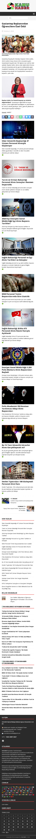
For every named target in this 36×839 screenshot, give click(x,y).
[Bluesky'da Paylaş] (29, 117)
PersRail (12, 775)
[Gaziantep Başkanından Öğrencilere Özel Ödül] (18, 51)
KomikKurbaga (15, 766)
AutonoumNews (12, 773)
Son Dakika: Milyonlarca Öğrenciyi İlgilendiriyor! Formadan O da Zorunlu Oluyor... (21, 599)
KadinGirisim (29, 752)
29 (4, 830)
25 (18, 827)
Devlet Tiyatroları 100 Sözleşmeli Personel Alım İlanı (17, 482)
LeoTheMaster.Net (25, 758)
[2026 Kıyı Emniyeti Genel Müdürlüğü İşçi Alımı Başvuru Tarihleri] (18, 208)
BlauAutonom (18, 775)
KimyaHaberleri (14, 752)
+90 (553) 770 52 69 (9, 731)
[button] (33, 13)
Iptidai (11, 758)
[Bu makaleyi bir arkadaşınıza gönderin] (14, 117)
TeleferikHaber (17, 751)
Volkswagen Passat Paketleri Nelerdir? (15, 704)
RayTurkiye (29, 766)
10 (13, 821)
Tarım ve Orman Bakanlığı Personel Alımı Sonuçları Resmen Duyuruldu (17, 182)
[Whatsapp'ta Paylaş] (20, 117)
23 (8, 827)
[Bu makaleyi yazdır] (17, 117)
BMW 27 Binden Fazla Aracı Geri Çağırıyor (15, 691)
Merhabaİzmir (22, 754)
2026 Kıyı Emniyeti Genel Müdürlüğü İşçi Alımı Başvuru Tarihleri (16, 221)
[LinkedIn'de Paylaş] (9, 117)
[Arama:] (18, 18)
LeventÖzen (22, 752)
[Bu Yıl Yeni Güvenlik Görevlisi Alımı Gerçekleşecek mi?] (18, 434)
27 (27, 827)
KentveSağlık (12, 768)
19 (22, 824)
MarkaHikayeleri (8, 762)
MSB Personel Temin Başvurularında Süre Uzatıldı (16, 295)
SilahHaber (16, 758)
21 (31, 824)
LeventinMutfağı (20, 768)
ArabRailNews (6, 775)
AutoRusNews (19, 777)
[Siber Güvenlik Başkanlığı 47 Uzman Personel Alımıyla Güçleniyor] (18, 130)
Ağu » (7, 832)
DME (14, 777)
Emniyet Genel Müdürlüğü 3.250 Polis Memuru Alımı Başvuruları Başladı (17, 369)
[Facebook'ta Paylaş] (3, 117)
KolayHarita (22, 766)
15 (4, 824)
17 (13, 824)
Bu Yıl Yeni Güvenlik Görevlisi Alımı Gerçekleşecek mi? (16, 446)
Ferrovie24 (5, 777)
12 (22, 821)
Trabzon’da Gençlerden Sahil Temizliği (14, 647)
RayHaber (26, 607)
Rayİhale (28, 768)
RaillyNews (5, 773)
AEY (3, 762)
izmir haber (5, 804)
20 (27, 824)
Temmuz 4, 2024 (9, 31)
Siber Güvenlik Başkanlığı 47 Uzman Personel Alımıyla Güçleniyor (15, 143)
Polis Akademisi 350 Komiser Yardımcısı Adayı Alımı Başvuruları (15, 408)
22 (4, 827)
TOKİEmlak (12, 769)
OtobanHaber (22, 760)
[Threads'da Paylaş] (32, 117)
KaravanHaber (6, 756)
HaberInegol (14, 760)
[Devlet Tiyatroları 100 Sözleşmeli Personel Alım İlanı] (18, 471)
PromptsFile (27, 777)
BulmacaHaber (18, 762)
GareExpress (27, 773)
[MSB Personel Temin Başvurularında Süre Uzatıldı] (18, 283)
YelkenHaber (14, 756)
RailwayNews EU (6, 779)
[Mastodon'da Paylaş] (23, 117)
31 (13, 830)
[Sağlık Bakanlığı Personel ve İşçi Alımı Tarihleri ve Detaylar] (18, 247)
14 (31, 821)
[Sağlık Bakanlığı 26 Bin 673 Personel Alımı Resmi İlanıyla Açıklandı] (18, 317)
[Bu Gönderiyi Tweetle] (6, 117)
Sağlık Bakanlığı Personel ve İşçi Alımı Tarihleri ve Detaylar (17, 258)
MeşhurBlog (5, 769)
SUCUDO (4, 751)
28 (31, 827)
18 (18, 824)
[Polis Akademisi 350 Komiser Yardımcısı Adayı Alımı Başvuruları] (18, 395)
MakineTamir (5, 758)
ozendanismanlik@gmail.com (12, 733)
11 (18, 821)
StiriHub (10, 777)
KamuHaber (21, 756)
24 (13, 827)
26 (22, 827)
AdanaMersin (14, 754)
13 (27, 821)
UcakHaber (28, 756)
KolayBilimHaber (6, 760)
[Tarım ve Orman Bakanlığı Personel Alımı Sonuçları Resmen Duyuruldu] (18, 169)
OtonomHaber (8, 663)
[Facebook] (3, 741)
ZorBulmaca (5, 768)
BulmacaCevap (6, 766)
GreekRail (25, 775)
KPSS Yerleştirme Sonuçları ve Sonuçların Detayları (17, 583)
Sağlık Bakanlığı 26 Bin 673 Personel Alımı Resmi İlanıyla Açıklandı (16, 330)
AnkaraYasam (6, 754)
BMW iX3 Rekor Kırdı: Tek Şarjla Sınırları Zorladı (17, 673)
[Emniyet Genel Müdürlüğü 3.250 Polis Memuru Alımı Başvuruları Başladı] (18, 356)
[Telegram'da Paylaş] (26, 117)
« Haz (3, 832)
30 (8, 830)
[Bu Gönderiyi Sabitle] (12, 117)
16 (8, 824)
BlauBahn (20, 773)
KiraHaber (30, 760)
